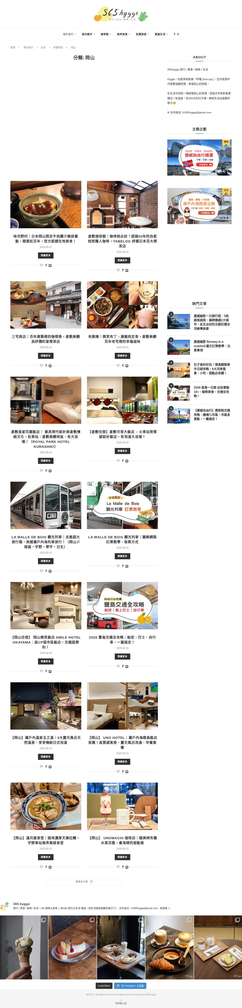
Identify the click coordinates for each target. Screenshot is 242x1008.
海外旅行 (68, 34)
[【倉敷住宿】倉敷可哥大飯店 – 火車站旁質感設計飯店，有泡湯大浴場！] (122, 400)
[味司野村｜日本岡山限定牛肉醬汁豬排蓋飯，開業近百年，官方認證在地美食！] (45, 204)
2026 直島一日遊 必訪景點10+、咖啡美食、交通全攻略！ (211, 392)
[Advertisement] (84, 120)
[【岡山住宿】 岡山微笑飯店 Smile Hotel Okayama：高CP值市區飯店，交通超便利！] (45, 605)
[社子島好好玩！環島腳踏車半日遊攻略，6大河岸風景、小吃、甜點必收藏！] (178, 370)
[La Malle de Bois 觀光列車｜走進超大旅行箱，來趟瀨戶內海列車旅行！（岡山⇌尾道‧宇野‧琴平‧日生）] (45, 505)
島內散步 (87, 34)
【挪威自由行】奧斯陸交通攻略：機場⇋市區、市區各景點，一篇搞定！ (212, 415)
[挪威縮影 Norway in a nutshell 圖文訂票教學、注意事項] (178, 347)
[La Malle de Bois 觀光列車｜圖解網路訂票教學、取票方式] (122, 505)
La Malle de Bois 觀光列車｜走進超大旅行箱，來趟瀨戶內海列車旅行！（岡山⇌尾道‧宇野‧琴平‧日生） (46, 542)
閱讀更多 (46, 255)
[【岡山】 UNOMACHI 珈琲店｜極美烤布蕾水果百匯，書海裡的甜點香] (122, 806)
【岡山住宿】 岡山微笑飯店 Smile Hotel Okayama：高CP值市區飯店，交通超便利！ (46, 642)
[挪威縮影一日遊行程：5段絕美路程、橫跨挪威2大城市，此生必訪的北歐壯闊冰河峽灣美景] (178, 321)
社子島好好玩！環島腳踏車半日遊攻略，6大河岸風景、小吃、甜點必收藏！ (212, 369)
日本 (43, 47)
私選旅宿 (141, 34)
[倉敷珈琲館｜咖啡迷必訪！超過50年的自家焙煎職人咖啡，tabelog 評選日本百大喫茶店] (122, 204)
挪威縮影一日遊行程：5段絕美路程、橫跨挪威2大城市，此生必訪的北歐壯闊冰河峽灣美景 (212, 322)
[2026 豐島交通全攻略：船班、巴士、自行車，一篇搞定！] (122, 605)
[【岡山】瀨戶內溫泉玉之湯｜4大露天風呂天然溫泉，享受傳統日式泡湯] (45, 706)
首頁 (12, 47)
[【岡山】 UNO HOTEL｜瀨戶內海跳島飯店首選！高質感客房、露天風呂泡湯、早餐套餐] (122, 706)
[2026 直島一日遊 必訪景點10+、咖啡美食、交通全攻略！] (178, 393)
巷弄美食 (122, 34)
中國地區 (58, 47)
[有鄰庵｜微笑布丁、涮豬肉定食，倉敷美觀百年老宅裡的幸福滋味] (122, 305)
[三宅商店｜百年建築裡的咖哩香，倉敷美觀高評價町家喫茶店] (45, 305)
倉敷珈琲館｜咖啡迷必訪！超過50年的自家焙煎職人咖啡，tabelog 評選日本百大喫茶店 (122, 241)
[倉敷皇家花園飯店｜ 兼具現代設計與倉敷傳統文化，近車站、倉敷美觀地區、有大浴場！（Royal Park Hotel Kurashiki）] (45, 400)
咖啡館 (105, 34)
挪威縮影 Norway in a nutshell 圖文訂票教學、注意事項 (212, 346)
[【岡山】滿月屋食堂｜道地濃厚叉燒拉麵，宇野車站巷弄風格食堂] (45, 806)
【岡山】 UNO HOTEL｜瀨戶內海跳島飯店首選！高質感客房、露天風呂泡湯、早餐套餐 (122, 742)
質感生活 (160, 34)
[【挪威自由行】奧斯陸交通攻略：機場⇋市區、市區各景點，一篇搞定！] (178, 416)
